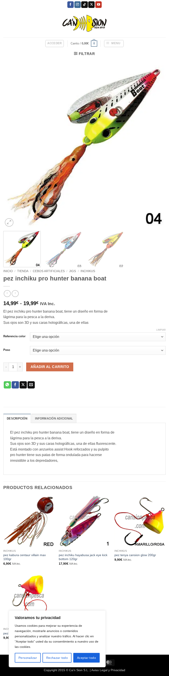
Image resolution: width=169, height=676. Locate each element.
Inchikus (88, 271)
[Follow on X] (91, 4)
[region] (57, 638)
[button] (54, 43)
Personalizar (27, 658)
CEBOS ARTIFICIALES (49, 271)
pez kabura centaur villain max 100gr (24, 557)
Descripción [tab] (17, 418)
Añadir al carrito (50, 367)
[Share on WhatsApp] (7, 385)
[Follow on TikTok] (84, 4)
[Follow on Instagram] (77, 4)
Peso (6, 350)
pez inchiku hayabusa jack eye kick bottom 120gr (83, 557)
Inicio (8, 271)
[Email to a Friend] (31, 385)
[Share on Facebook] (15, 385)
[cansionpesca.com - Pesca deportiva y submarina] (84, 23)
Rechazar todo (57, 658)
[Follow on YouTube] (98, 4)
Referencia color (14, 336)
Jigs (72, 271)
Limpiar (161, 329)
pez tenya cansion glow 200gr (135, 555)
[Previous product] (15, 293)
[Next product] (7, 293)
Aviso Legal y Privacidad (108, 670)
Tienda (22, 271)
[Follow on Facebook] (70, 4)
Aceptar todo (86, 658)
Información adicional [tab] (54, 418)
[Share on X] (23, 385)
